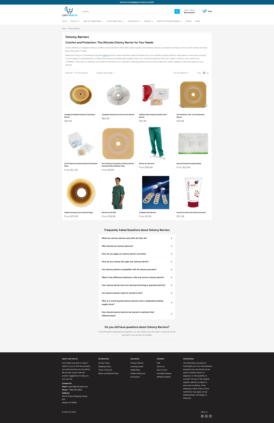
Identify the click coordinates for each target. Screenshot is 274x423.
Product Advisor (137, 363)
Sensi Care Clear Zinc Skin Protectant (191, 212)
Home (64, 21)
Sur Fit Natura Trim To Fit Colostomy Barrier (191, 116)
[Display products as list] (208, 73)
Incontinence (133, 21)
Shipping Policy (104, 366)
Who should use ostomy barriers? (117, 246)
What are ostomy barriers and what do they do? (124, 238)
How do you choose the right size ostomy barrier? (125, 261)
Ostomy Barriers (74, 28)
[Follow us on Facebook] (202, 416)
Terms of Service (105, 370)
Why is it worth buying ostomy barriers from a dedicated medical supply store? (132, 303)
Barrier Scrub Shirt (109, 212)
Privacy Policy (104, 363)
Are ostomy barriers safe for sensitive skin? (122, 293)
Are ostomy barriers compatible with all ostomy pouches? (129, 269)
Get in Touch (162, 370)
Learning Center (136, 366)
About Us (160, 366)
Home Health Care (114, 21)
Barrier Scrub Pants (146, 163)
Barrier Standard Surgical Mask (189, 163)
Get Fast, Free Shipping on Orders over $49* (137, 2)
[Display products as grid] (204, 73)
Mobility (147, 21)
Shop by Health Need (92, 21)
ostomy (105, 55)
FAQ (158, 363)
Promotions (135, 377)
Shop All (74, 21)
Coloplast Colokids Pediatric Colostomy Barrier (79, 116)
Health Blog (135, 370)
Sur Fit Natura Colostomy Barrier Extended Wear (80, 164)
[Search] (177, 11)
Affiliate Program (164, 377)
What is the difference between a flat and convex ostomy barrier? (133, 277)
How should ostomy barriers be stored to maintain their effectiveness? (128, 314)
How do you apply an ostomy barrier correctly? (124, 254)
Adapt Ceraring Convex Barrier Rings (78, 212)
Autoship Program (164, 373)
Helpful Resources (137, 373)
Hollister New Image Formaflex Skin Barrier (153, 116)
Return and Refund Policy (108, 373)
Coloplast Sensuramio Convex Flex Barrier (118, 115)
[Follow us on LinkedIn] (210, 416)
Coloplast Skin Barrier (147, 212)
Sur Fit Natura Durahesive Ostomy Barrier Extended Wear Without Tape (118, 164)
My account (189, 12)
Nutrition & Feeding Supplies (168, 21)
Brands (189, 21)
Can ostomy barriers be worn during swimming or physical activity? (134, 285)
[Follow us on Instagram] (206, 416)
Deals (197, 21)
